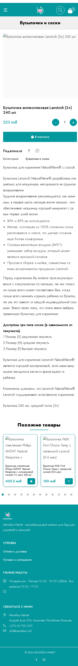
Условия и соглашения (17, 560)
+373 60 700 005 (21, 626)
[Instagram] (37, 151)
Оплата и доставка (15, 551)
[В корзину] (31, 481)
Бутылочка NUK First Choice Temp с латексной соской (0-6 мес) (57, 469)
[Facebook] (29, 151)
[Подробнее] (69, 481)
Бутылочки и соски (37, 159)
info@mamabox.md (20, 631)
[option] (20, 462)
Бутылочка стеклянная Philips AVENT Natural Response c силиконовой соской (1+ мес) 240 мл (19, 470)
